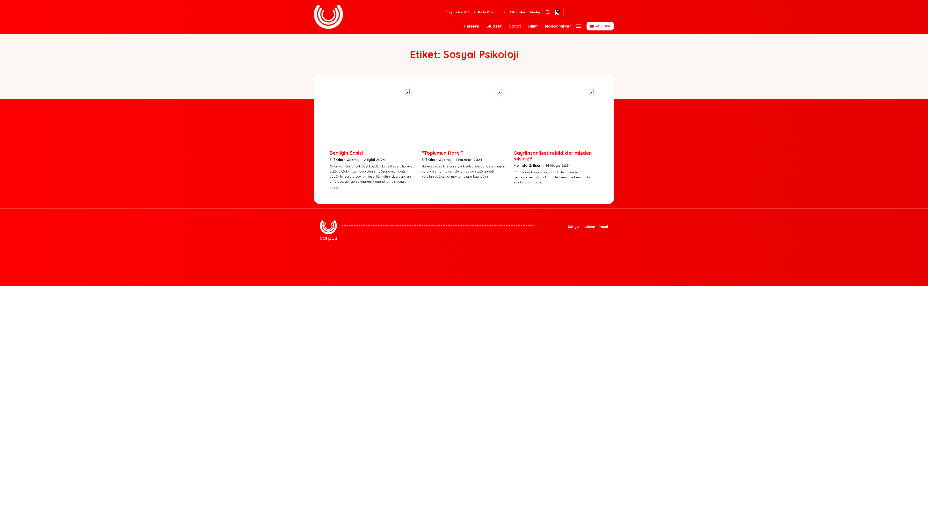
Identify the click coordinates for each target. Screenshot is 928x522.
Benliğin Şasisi (346, 153)
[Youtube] (501, 264)
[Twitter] (580, 12)
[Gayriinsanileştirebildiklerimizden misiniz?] (556, 114)
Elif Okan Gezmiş (344, 159)
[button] (547, 12)
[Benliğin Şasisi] (372, 114)
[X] (487, 264)
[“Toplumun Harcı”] (464, 114)
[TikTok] (472, 264)
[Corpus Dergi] (356, 17)
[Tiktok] (603, 12)
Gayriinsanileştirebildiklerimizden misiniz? (553, 156)
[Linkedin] (611, 12)
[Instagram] (588, 12)
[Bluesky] (572, 12)
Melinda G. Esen (527, 165)
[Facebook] (595, 12)
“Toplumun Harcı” (442, 153)
